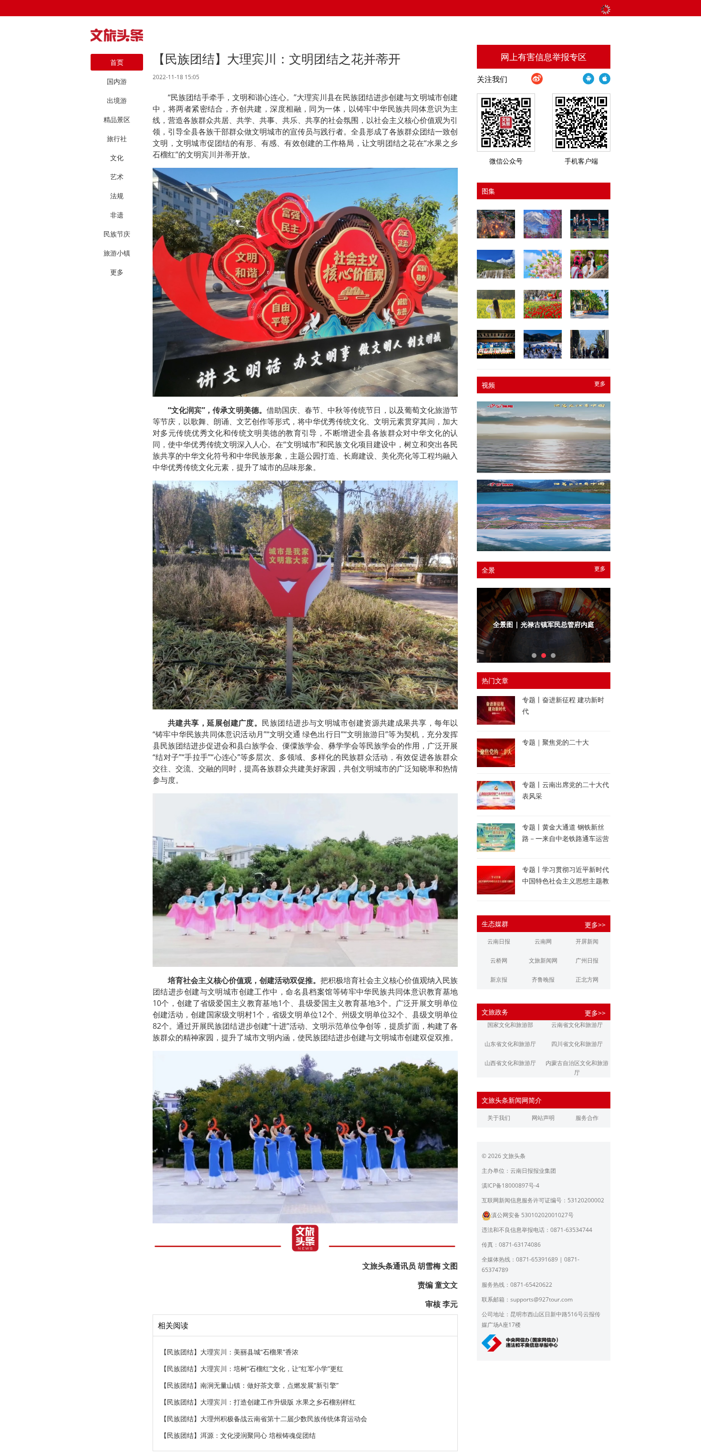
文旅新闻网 (543, 960)
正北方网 (587, 979)
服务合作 (587, 1118)
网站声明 (543, 1118)
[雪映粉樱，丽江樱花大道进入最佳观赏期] (543, 224)
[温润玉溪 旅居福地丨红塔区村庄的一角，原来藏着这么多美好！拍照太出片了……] (589, 344)
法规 (117, 195)
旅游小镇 (116, 252)
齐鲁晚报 (543, 979)
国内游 (117, 81)
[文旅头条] (117, 38)
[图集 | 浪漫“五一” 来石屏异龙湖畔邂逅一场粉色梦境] (543, 264)
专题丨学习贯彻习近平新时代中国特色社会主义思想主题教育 (565, 881)
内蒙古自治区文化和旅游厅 (577, 1068)
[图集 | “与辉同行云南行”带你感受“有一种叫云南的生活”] (589, 264)
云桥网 (498, 960)
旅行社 (117, 138)
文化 (117, 157)
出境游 (117, 100)
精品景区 (116, 119)
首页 (117, 62)
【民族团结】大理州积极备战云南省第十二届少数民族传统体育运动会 (263, 1418)
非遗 (117, 214)
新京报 (498, 979)
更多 (600, 383)
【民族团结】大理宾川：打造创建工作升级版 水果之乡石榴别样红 (258, 1401)
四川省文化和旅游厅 (577, 1044)
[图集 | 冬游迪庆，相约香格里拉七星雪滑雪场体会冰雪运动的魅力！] (543, 344)
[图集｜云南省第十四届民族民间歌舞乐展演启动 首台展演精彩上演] (589, 224)
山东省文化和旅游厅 (510, 1044)
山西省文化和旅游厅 (510, 1063)
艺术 (117, 176)
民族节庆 (116, 233)
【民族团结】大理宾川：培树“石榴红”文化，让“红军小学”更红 (251, 1368)
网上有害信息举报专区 (544, 56)
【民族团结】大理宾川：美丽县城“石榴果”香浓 (229, 1351)
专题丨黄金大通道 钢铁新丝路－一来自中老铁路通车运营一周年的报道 (565, 838)
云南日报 (498, 941)
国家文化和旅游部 (510, 1025)
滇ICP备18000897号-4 (510, 1185)
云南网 (543, 941)
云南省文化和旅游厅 (577, 1025)
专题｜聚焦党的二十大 (555, 742)
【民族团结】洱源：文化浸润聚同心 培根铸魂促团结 (238, 1435)
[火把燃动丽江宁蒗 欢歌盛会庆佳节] (496, 224)
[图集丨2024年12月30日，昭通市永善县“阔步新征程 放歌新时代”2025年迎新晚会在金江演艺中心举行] (496, 344)
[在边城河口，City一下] (589, 304)
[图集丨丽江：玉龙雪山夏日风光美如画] (496, 264)
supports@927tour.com (541, 1299)
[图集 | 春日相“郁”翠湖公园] (543, 304)
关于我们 (498, 1118)
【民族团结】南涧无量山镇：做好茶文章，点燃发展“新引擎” (249, 1385)
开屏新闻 (587, 941)
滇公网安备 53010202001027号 (532, 1215)
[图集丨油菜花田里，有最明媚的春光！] (496, 304)
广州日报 (587, 960)
